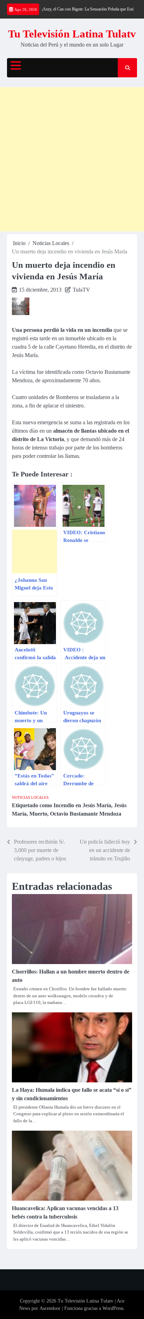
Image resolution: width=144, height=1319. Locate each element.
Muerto (38, 814)
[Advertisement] (72, 159)
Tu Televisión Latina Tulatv (72, 34)
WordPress (112, 1308)
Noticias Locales (30, 797)
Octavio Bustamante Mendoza (85, 814)
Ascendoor (49, 1308)
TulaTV (81, 290)
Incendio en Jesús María (82, 805)
